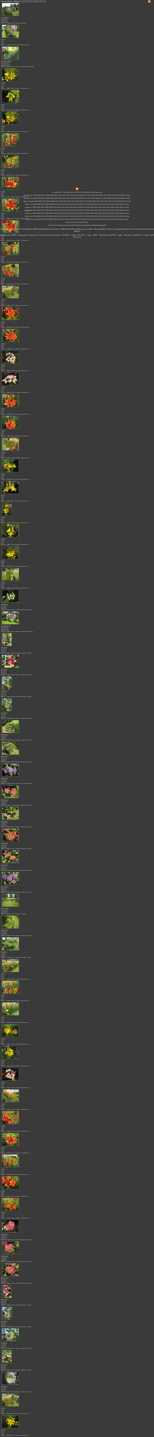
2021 (100, 195)
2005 (34, 195)
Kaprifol (3, 953)
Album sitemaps (28, 201)
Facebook (51, 225)
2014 (71, 195)
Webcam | (88, 192)
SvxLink (77, 237)
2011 (59, 195)
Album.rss (28, 204)
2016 (80, 195)
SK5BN (66, 235)
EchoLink (33, 235)
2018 (88, 195)
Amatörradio (5, 235)
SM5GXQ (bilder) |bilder (70, 229)
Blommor (3, 23)
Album (72, 192)
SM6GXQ (37, 229)
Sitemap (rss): (28, 198)
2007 (43, 195)
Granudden (4, 19)
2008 (47, 195)
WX (76, 192)
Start (73, 222)
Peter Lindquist (113, 229)
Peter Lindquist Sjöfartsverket (141, 229)
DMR (14, 235)
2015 (76, 195)
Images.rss (28, 207)
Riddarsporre (5, 627)
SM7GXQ (20, 229)
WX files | (82, 192)
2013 (67, 195)
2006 (39, 195)
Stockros (3, 649)
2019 (92, 195)
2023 (109, 195)
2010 (55, 195)
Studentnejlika (5, 63)
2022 (104, 195)
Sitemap (79, 222)
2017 (84, 195)
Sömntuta (4, 606)
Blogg (78, 225)
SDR (152, 235)
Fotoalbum (59, 225)
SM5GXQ (4, 229)
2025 (117, 195)
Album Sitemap (30, 219)
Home (65, 225)
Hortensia (4, 736)
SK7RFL (81, 235)
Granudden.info (57, 192)
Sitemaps (66, 192)
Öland (12, 23)
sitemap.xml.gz (97, 192)
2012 (63, 195)
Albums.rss (28, 216)
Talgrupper (22, 235)
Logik (73, 235)
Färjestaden (23, 23)
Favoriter (127, 195)
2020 (96, 195)
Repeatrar (56, 235)
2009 (51, 195)
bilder (11, 229)
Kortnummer (44, 235)
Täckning (103, 235)
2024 (113, 195)
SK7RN (112, 235)
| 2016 (82, 219)
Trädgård (8, 23)
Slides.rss (28, 213)
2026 (121, 195)
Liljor (2, 41)
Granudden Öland (91, 229)
